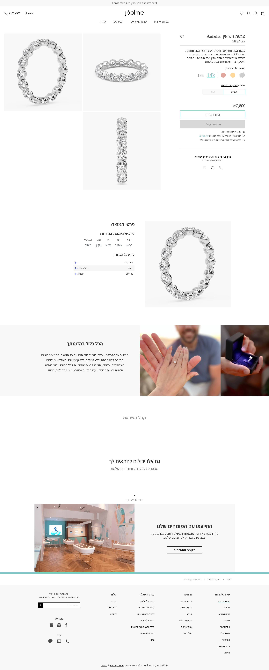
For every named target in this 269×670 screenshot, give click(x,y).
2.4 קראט (229, 85)
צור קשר (226, 607)
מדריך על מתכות (147, 620)
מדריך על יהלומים (147, 601)
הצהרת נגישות (224, 646)
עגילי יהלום (187, 633)
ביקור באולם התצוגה (184, 550)
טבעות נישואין (186, 607)
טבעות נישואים (138, 21)
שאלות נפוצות (224, 614)
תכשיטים (118, 21)
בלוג (152, 639)
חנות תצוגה (111, 607)
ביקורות (113, 614)
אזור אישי (226, 639)
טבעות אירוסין (161, 21)
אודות (103, 21)
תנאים (121, 665)
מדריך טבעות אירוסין (146, 607)
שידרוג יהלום (225, 633)
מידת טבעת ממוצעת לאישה (142, 626)
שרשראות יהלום (185, 620)
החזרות (227, 620)
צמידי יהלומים (186, 626)
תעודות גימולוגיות (147, 633)
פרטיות (113, 665)
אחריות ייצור (225, 626)
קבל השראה (134, 417)
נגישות (227, 652)
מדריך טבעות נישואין (145, 614)
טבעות (189, 614)
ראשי (229, 579)
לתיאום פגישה (224, 601)
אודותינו (113, 601)
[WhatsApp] (50, 641)
